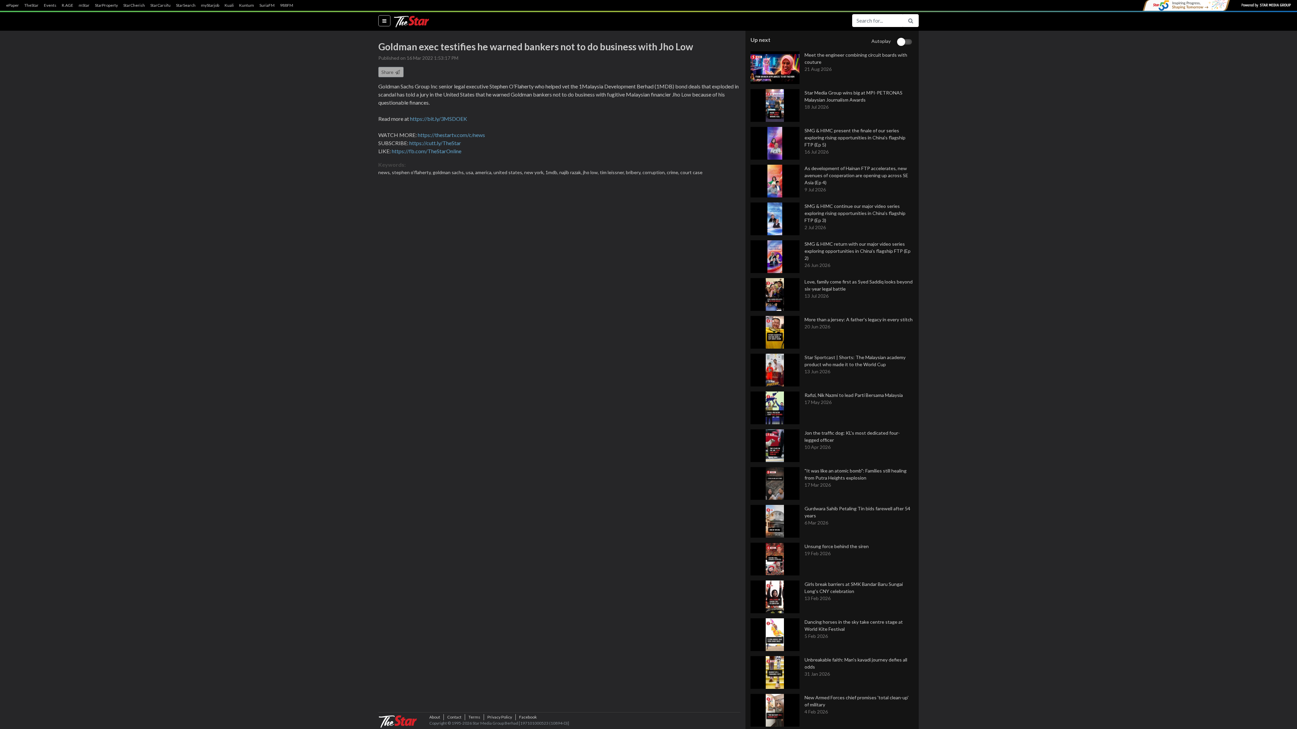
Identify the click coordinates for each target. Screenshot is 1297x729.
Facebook (528, 717)
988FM (286, 5)
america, (484, 172)
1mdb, (552, 172)
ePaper (12, 5)
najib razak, (571, 172)
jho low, (591, 172)
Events (50, 5)
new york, (534, 172)
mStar (84, 5)
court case (691, 172)
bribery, (634, 172)
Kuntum (246, 5)
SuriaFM (267, 5)
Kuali (229, 5)
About (434, 717)
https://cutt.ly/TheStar (435, 143)
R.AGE (67, 5)
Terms (474, 717)
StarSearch (186, 5)
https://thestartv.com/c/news (451, 135)
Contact (454, 717)
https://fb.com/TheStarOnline (426, 151)
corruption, (654, 172)
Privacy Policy (499, 717)
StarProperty (106, 5)
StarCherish (134, 5)
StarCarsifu (160, 5)
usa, (470, 172)
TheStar (31, 5)
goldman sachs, (449, 172)
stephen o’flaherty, (412, 172)
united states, (508, 172)
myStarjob (210, 5)
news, (385, 172)
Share (388, 72)
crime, (673, 172)
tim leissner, (613, 172)
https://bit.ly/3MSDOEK (438, 118)
